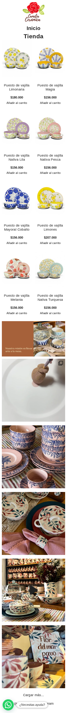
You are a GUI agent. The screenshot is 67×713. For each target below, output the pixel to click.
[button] (8, 704)
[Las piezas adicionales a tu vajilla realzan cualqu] (33, 523)
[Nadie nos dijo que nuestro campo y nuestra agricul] (33, 456)
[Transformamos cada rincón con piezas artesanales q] (33, 590)
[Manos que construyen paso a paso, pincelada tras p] (33, 390)
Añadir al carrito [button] (17, 102)
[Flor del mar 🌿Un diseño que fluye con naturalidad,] (33, 656)
